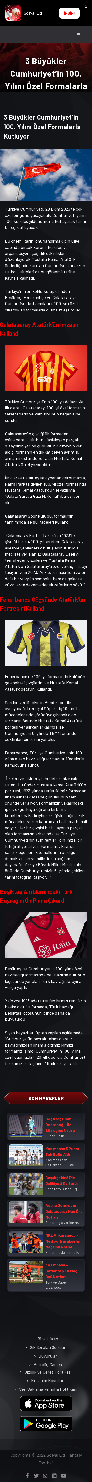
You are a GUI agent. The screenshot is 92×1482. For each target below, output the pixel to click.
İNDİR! (69, 13)
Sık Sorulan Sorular (48, 1347)
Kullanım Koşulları (47, 1380)
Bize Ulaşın (48, 1338)
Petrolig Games (48, 1364)
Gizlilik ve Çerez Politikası (47, 1372)
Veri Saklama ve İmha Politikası (48, 1389)
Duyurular (48, 1355)
